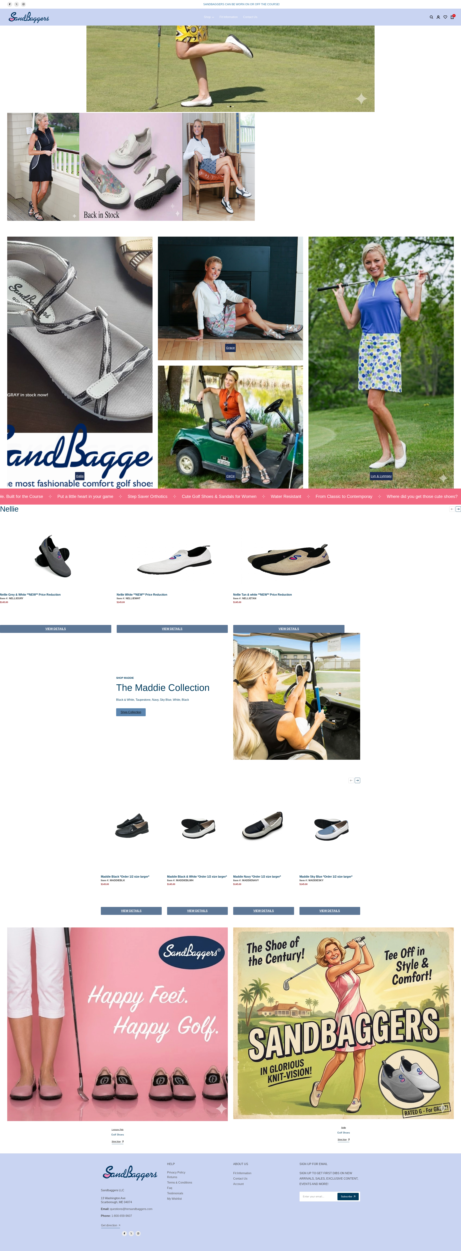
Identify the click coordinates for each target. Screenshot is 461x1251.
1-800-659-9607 (121, 1215)
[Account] (438, 17)
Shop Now (116, 1141)
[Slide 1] (228, 106)
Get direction (109, 1225)
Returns (172, 1177)
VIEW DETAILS (55, 628)
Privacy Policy (176, 1172)
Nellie (343, 1127)
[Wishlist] (445, 17)
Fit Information (229, 17)
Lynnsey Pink (118, 1129)
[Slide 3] (233, 106)
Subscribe (346, 1196)
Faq (169, 1187)
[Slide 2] (230, 106)
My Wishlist (174, 1198)
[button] (452, 509)
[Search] (431, 17)
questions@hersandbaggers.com (131, 1209)
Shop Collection (131, 712)
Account (238, 1183)
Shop (207, 17)
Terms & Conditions (179, 1182)
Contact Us (250, 17)
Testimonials (175, 1193)
